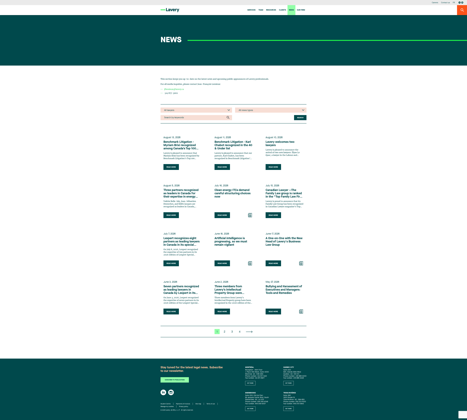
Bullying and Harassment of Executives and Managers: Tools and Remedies (284, 290)
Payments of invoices (183, 404)
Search (300, 118)
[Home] (170, 10)
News (291, 10)
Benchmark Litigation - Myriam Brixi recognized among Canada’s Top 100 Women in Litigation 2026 (180, 145)
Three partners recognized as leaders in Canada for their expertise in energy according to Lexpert (180, 194)
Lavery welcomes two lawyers (280, 144)
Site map (198, 404)
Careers (435, 3)
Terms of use (211, 404)
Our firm (301, 10)
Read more (171, 167)
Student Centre (166, 404)
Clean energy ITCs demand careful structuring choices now (233, 193)
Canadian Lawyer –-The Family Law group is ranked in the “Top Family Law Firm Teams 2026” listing (284, 194)
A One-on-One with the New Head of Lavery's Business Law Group (284, 241)
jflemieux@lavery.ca (174, 89)
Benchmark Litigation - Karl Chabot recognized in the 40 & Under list (233, 145)
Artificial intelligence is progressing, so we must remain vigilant (231, 241)
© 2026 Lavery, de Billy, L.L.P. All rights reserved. (177, 410)
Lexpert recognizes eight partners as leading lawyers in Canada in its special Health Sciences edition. (181, 242)
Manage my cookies (167, 406)
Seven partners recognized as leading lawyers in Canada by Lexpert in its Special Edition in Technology (181, 290)
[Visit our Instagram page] (462, 2)
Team (260, 10)
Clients (282, 10)
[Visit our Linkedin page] (459, 2)
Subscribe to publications (175, 380)
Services (251, 10)
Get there (250, 383)
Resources (271, 10)
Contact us (445, 3)
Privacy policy (183, 406)
